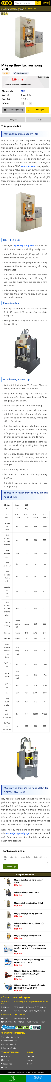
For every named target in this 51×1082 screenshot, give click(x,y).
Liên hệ (30, 1060)
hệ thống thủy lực (23, 245)
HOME (4, 8)
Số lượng (6, 103)
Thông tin (13, 119)
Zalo (5, 1068)
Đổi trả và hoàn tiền (8, 1048)
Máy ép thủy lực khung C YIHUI (27, 936)
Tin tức (29, 1064)
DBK (23, 91)
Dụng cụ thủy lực (14, 8)
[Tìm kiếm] (38, 2)
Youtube (6, 1060)
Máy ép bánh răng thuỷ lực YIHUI (28, 903)
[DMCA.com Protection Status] (22, 1027)
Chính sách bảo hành (9, 1041)
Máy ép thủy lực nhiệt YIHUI (26, 892)
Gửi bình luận (10, 867)
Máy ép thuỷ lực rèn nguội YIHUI (28, 914)
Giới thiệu (30, 1056)
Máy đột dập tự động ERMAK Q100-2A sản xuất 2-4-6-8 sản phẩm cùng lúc (30, 948)
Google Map (7, 1064)
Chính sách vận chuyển (10, 1037)
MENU (46, 3)
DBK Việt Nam (28, 166)
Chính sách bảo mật (8, 1044)
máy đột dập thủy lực (17, 833)
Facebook (7, 1056)
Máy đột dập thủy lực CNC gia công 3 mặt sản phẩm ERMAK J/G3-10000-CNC (29, 974)
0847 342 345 (19, 1014)
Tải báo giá (44, 77)
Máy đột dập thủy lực (29, 8)
